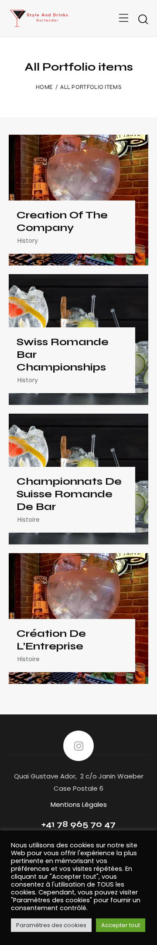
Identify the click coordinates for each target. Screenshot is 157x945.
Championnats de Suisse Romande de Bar (69, 494)
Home (44, 87)
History (27, 240)
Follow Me (78, 746)
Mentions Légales (79, 804)
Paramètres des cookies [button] (51, 925)
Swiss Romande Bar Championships (63, 355)
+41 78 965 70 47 (78, 824)
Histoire (28, 519)
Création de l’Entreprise (51, 640)
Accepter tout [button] (120, 925)
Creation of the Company (62, 221)
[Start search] (142, 20)
